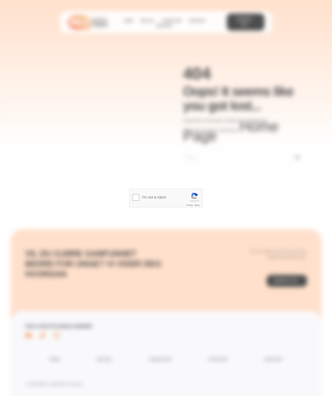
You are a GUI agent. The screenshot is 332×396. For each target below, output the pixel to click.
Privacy (190, 205)
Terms (197, 205)
